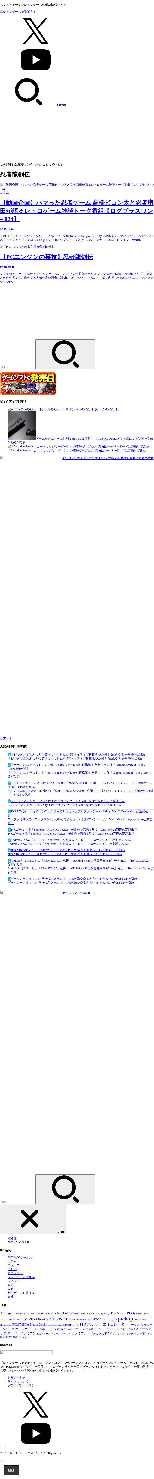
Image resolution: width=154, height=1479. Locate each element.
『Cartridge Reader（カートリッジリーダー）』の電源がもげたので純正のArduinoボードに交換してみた (77, 450)
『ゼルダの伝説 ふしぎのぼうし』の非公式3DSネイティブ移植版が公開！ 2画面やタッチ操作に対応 (75, 758)
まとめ (12, 1269)
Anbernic (74, 1313)
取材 (11, 1285)
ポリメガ (93, 1333)
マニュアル (15, 1273)
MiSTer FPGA (34, 1319)
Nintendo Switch (77, 1319)
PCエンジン (110, 1319)
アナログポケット (87, 1324)
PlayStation (140, 1319)
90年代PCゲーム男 (20, 1257)
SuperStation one (53, 1325)
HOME (12, 1238)
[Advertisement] (77, 134)
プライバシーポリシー (23, 1385)
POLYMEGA (20, 1324)
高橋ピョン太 (19, 1337)
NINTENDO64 (56, 1319)
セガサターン (43, 1333)
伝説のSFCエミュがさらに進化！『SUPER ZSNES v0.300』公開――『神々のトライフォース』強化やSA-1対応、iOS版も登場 (80, 792)
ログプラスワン (132, 1333)
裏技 (11, 1296)
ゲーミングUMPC (139, 1324)
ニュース (14, 1265)
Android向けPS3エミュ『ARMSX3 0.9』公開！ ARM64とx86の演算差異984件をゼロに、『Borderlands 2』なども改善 (81, 870)
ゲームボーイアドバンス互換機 (78, 1329)
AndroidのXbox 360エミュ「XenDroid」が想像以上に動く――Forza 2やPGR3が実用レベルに (69, 843)
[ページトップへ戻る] (1, 1460)
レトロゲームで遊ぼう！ (26, 1453)
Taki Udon (66, 1324)
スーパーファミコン (21, 1333)
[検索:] (17, 367)
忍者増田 (7, 1337)
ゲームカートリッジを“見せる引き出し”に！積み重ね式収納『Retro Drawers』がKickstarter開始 (71, 882)
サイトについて (18, 1381)
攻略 (11, 1288)
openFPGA (95, 1319)
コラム (12, 1261)
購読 (11, 1470)
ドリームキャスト (60, 1333)
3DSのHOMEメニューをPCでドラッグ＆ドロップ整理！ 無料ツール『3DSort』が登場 (65, 854)
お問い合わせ (17, 1377)
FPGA (129, 1313)
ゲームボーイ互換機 (125, 1329)
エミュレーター (115, 1324)
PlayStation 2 (5, 1325)
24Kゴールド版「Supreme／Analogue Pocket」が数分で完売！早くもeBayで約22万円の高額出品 (71, 833)
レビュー (14, 1281)
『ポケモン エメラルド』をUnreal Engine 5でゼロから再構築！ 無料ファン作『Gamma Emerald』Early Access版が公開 (79, 774)
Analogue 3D (20, 1313)
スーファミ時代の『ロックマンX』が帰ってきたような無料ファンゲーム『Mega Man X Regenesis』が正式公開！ (80, 821)
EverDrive (117, 1313)
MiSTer (20, 1320)
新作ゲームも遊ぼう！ (23, 1292)
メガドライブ (107, 1333)
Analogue (6, 1313)
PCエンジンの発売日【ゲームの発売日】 (92, 409)
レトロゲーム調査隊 (21, 1277)
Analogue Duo (33, 1314)
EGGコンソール (103, 1314)
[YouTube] (36, 72)
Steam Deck (38, 1324)
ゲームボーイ (24, 1328)
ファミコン (79, 1333)
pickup (125, 1319)
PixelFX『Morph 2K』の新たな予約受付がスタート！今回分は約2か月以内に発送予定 (65, 805)
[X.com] (36, 44)
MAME (12, 1319)
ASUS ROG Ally (88, 1314)
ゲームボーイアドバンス (48, 1328)
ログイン (120, 1333)
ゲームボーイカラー (105, 1329)
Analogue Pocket (54, 1313)
